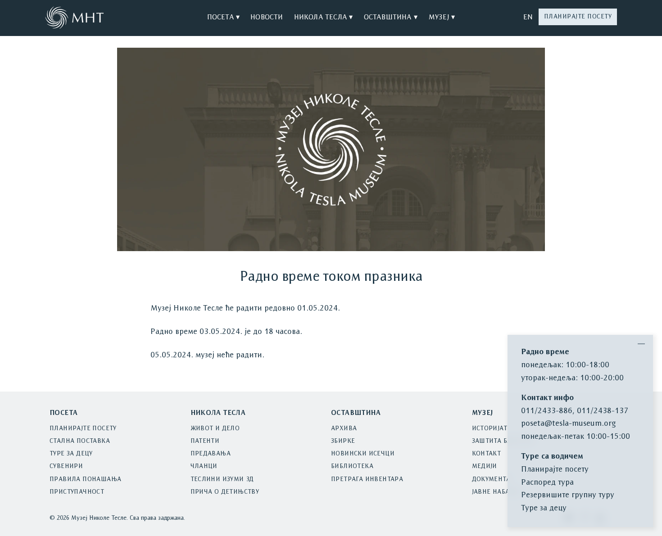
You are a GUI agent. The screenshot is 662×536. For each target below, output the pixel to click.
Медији (484, 466)
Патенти (205, 441)
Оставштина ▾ (390, 17)
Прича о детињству (224, 492)
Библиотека (352, 466)
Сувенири (66, 466)
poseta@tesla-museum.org (568, 424)
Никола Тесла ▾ (323, 17)
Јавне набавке (497, 492)
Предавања (210, 454)
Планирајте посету (578, 17)
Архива (344, 429)
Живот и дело (215, 429)
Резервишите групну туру (567, 495)
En (528, 17)
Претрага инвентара (367, 479)
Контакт (486, 454)
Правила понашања (85, 479)
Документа (491, 479)
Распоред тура (547, 482)
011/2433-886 (546, 411)
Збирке (343, 441)
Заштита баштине (503, 441)
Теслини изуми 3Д (222, 479)
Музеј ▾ (441, 17)
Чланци (204, 466)
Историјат (490, 429)
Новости (266, 17)
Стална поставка (80, 441)
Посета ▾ (223, 17)
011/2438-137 (602, 411)
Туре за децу (71, 454)
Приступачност (77, 492)
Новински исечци (362, 454)
